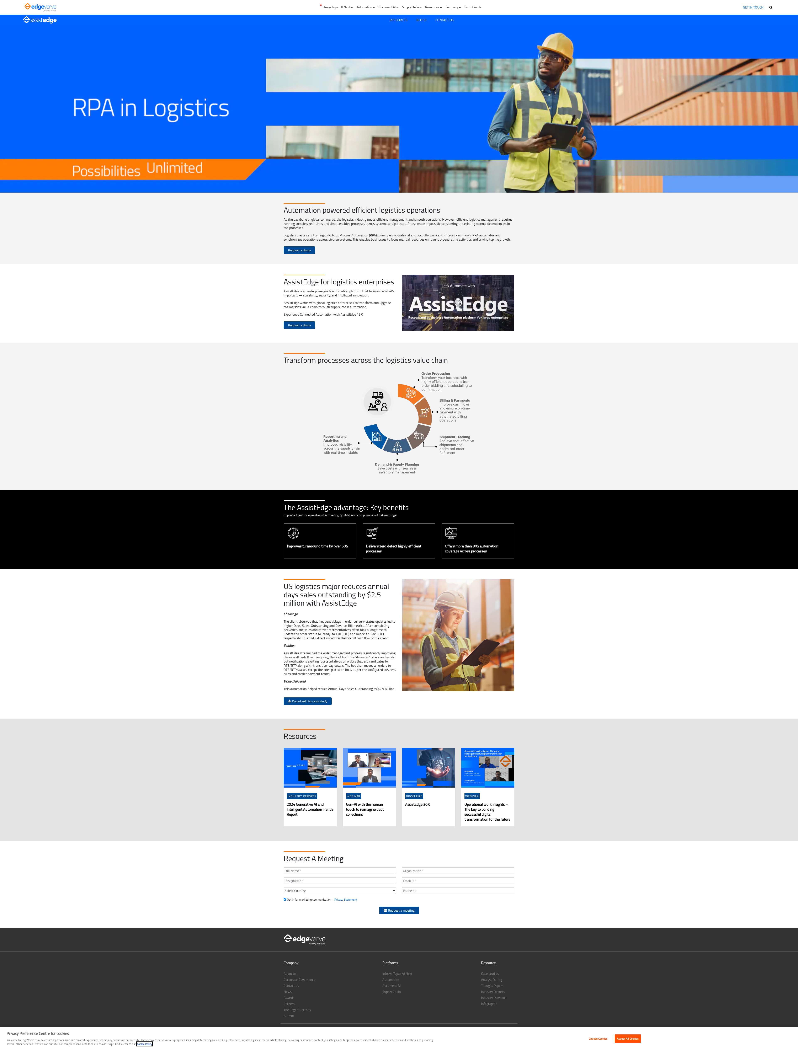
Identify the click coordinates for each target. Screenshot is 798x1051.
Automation (390, 979)
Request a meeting (401, 910)
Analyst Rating (491, 979)
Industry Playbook (493, 997)
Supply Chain (391, 991)
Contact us (291, 985)
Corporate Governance (299, 979)
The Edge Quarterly (297, 1009)
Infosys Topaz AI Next (397, 973)
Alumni (289, 1015)
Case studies (490, 973)
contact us (444, 20)
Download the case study (309, 701)
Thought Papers (492, 985)
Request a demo (299, 250)
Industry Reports (493, 991)
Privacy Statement (345, 899)
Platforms (390, 962)
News (288, 991)
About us (290, 973)
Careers (289, 1003)
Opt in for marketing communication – (321, 899)
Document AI (391, 985)
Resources (399, 20)
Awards (289, 997)
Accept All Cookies (628, 1038)
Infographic (489, 1003)
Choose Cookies (598, 1038)
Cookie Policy (144, 1044)
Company (291, 962)
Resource (488, 962)
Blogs (421, 20)
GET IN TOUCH (753, 7)
